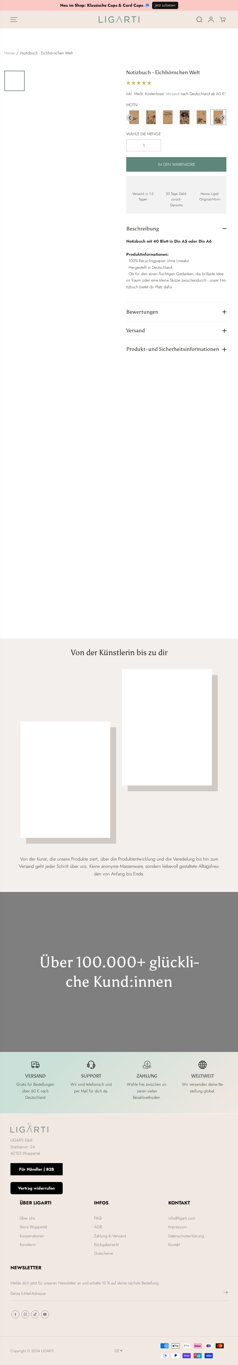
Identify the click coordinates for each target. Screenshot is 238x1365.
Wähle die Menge (143, 134)
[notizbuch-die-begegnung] (134, 117)
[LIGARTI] (119, 19)
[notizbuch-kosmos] (184, 117)
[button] (13, 19)
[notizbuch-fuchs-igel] (201, 117)
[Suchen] (199, 19)
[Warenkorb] (222, 19)
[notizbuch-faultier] (168, 117)
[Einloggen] (211, 19)
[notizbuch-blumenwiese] (151, 117)
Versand (172, 94)
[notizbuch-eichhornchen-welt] (218, 117)
